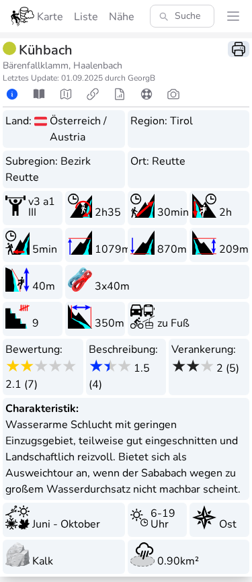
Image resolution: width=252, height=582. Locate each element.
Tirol (181, 121)
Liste (86, 16)
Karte (50, 16)
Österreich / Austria (78, 129)
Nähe (121, 16)
